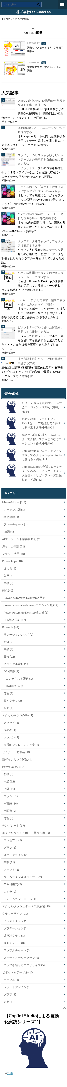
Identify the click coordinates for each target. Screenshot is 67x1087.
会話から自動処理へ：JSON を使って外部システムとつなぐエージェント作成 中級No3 (42, 439)
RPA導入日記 (15, 619)
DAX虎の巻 (15, 686)
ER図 (9, 531)
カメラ (10, 891)
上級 (9, 788)
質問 (8, 708)
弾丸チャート (14, 943)
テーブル (11, 979)
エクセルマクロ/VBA (17, 715)
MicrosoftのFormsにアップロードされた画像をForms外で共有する (41, 216)
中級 (8, 583)
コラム (11, 796)
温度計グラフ (14, 935)
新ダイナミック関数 (17, 759)
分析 (8, 693)
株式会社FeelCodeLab (33, 12)
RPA (7, 590)
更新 (8, 1001)
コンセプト (13, 840)
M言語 (11, 803)
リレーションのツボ (18, 634)
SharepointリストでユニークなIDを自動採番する (41, 130)
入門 (8, 575)
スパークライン (16, 854)
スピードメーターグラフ (21, 957)
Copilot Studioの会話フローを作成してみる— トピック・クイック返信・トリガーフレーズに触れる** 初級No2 (42, 473)
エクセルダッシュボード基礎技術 (26, 832)
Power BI (10, 627)
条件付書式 (13, 884)
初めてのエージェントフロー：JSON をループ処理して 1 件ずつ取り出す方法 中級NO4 (42, 423)
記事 (10, 1073)
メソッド (11, 722)
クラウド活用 (13, 553)
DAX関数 (11, 671)
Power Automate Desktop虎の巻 (26, 612)
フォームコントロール (20, 899)
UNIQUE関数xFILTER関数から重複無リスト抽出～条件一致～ (41, 102)
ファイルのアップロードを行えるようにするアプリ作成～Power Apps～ (41, 189)
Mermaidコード (14, 502)
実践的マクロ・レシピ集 (21, 744)
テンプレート (13, 825)
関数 (9, 862)
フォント (11, 869)
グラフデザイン (15, 913)
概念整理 (11, 517)
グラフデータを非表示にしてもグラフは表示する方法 (40, 243)
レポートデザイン (17, 987)
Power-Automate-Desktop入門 (25, 597)
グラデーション (16, 928)
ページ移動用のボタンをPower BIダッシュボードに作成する (40, 275)
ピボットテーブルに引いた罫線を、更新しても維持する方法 (40, 329)
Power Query (14, 766)
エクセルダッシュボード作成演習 (26, 906)
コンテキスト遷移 (19, 678)
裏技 (9, 656)
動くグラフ (13, 700)
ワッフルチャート (17, 950)
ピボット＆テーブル (17, 972)
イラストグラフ (16, 921)
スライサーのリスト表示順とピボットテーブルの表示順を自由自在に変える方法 (40, 159)
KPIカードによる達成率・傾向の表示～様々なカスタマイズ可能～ (41, 302)
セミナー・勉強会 (16, 752)
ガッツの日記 (13, 546)
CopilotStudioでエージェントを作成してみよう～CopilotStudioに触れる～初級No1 (42, 455)
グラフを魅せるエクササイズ (24, 965)
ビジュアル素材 (16, 663)
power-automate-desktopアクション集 (31, 605)
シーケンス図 (14, 509)
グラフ (10, 847)
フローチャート (16, 524)
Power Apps (12, 561)
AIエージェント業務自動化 (21, 539)
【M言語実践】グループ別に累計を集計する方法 (40, 361)
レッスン (11, 737)
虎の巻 (10, 568)
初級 (8, 641)
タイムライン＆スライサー (23, 876)
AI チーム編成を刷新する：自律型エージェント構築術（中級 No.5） (42, 407)
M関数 (10, 810)
